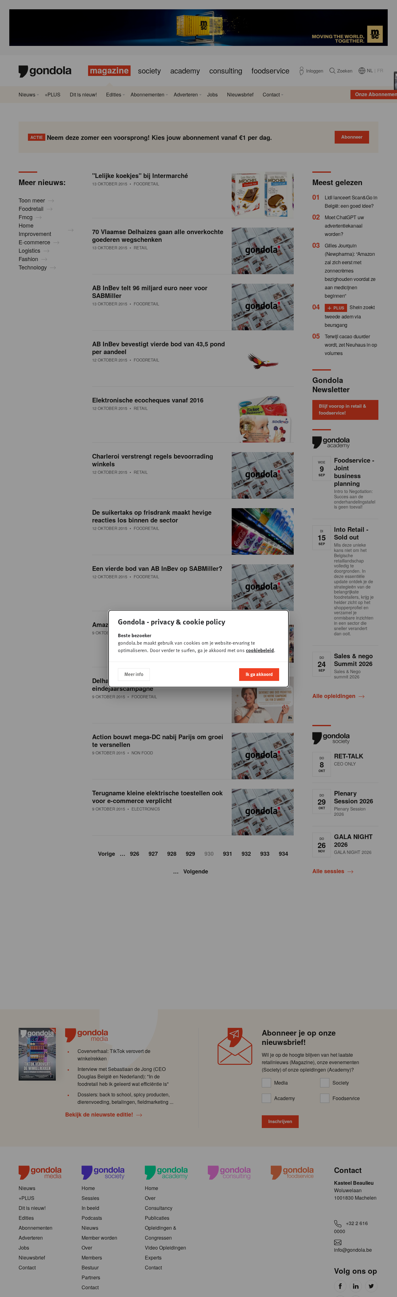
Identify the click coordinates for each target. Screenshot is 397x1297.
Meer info (133, 674)
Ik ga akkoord (259, 674)
